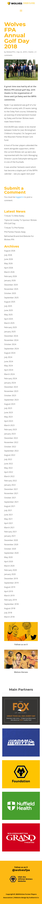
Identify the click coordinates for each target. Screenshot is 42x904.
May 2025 (8, 314)
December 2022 (11, 438)
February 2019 (10, 600)
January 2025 (10, 331)
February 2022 (10, 480)
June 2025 (8, 310)
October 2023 (10, 395)
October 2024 (10, 344)
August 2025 (9, 301)
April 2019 (8, 591)
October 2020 (10, 549)
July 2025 (8, 306)
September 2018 (11, 604)
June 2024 (8, 361)
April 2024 (8, 370)
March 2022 (9, 476)
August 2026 (9, 250)
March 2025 (9, 323)
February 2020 (10, 570)
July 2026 (8, 255)
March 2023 (9, 425)
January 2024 (10, 382)
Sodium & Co (34, 897)
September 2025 (11, 297)
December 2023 (11, 387)
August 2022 (9, 455)
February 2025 (10, 327)
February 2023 (10, 429)
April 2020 (8, 561)
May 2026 (8, 263)
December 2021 (11, 489)
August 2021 (9, 506)
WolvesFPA (10, 52)
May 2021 (8, 519)
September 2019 (11, 583)
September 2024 (11, 348)
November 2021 (11, 493)
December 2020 (11, 540)
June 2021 (8, 514)
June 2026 (8, 259)
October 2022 (10, 446)
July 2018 (8, 612)
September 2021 (11, 502)
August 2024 (9, 353)
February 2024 (10, 378)
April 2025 (8, 319)
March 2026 (9, 272)
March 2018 (9, 617)
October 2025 (10, 293)
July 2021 (8, 510)
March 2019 (9, 595)
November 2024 (11, 340)
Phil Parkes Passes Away (15, 232)
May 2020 (8, 557)
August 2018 (9, 608)
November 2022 (11, 442)
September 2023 (11, 399)
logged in (20, 197)
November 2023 (11, 391)
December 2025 (11, 284)
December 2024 (11, 336)
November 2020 (11, 544)
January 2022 (10, 485)
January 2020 (10, 574)
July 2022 (8, 459)
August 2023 (9, 404)
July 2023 (8, 408)
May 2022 (8, 468)
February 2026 (10, 276)
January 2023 (10, 434)
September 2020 (11, 553)
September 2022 (11, 451)
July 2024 (8, 357)
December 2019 (11, 578)
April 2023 (8, 421)
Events (30, 52)
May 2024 (8, 365)
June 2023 (8, 412)
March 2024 (9, 374)
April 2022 (8, 472)
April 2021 (8, 523)
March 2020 (9, 566)
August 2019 (9, 587)
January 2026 (10, 280)
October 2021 (10, 497)
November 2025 (11, 289)
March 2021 (9, 527)
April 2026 (8, 267)
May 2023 (8, 416)
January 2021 (10, 536)
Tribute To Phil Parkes (14, 227)
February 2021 (10, 531)
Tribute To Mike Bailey (14, 216)
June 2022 (8, 463)
